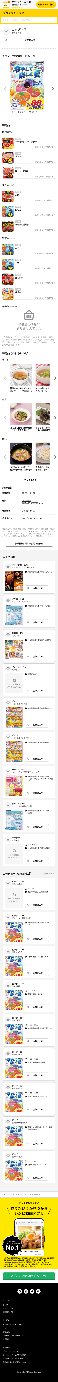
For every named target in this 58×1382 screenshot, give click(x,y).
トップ (5, 1305)
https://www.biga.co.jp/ (32, 518)
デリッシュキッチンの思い (13, 1325)
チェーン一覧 (12, 1194)
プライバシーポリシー (11, 1351)
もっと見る (48, 873)
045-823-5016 (28, 511)
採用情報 (6, 1339)
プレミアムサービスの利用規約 (14, 1355)
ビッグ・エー (24, 1194)
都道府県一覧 (8, 1312)
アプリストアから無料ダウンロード (29, 1275)
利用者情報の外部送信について (14, 1362)
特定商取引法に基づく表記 (13, 1359)
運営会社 (6, 1332)
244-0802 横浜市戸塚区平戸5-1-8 (32, 502)
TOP (3, 1194)
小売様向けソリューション (13, 1336)
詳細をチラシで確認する (44, 147)
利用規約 (6, 1348)
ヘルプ (5, 1328)
